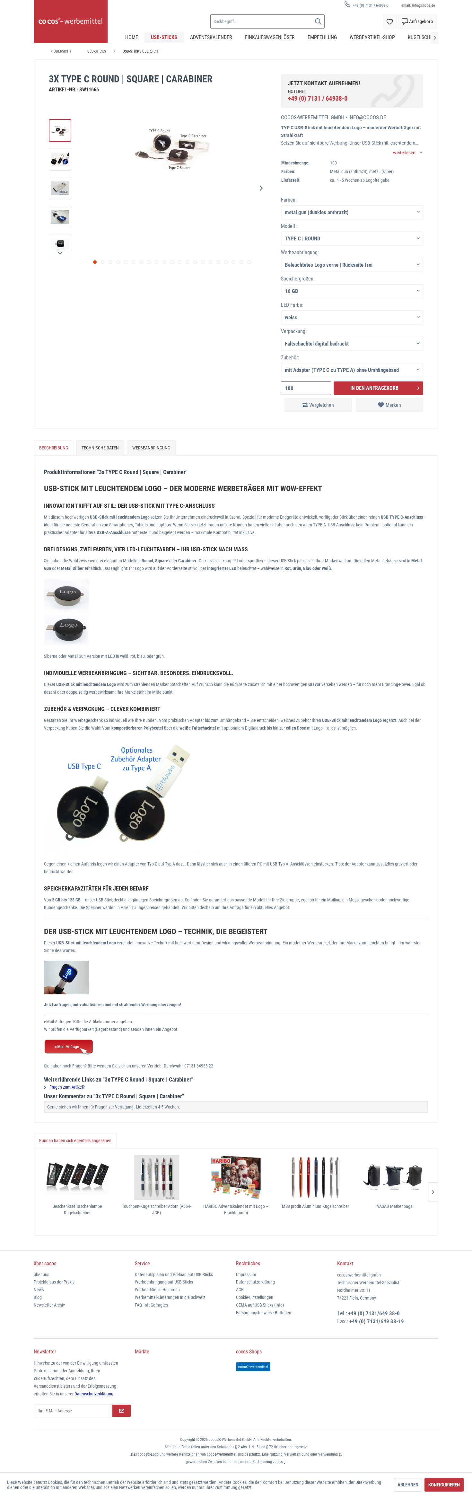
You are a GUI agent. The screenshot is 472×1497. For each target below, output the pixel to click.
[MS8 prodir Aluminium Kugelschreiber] (315, 1177)
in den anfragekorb (374, 388)
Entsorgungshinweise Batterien (263, 1312)
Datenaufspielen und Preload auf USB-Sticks (174, 1274)
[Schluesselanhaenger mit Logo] (236, 1048)
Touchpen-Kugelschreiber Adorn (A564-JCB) (156, 1209)
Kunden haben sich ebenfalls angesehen (75, 1140)
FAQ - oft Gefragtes (151, 1305)
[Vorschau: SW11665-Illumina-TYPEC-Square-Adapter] (60, 246)
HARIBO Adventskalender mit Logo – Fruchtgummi (235, 1209)
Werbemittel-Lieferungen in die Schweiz (170, 1297)
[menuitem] (364, 5)
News (39, 1289)
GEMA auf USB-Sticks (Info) (260, 1305)
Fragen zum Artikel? (66, 1087)
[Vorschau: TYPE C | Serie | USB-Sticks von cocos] (60, 130)
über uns (41, 1274)
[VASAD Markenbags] (394, 1177)
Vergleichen (321, 405)
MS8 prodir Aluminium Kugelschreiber (315, 1206)
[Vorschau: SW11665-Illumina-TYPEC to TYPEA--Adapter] (60, 188)
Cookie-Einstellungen (254, 1297)
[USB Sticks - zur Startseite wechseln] (71, 21)
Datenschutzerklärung (255, 1281)
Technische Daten (100, 447)
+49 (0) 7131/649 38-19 (376, 1321)
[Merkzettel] (390, 21)
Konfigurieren (444, 1485)
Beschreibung (53, 447)
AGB (240, 1289)
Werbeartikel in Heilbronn (157, 1289)
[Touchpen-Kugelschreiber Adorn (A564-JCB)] (156, 1177)
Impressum (246, 1274)
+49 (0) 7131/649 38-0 (374, 1313)
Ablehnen (408, 1485)
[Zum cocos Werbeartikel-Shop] (253, 1367)
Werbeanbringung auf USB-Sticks (164, 1281)
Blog (38, 1297)
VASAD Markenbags (394, 1206)
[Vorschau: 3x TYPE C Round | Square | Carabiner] (60, 217)
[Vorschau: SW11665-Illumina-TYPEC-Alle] (60, 159)
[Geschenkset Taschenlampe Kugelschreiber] (77, 1177)
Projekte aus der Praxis (54, 1281)
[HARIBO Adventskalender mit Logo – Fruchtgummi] (235, 1177)
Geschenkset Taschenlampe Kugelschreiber (77, 1209)
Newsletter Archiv (49, 1305)
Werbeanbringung (151, 447)
